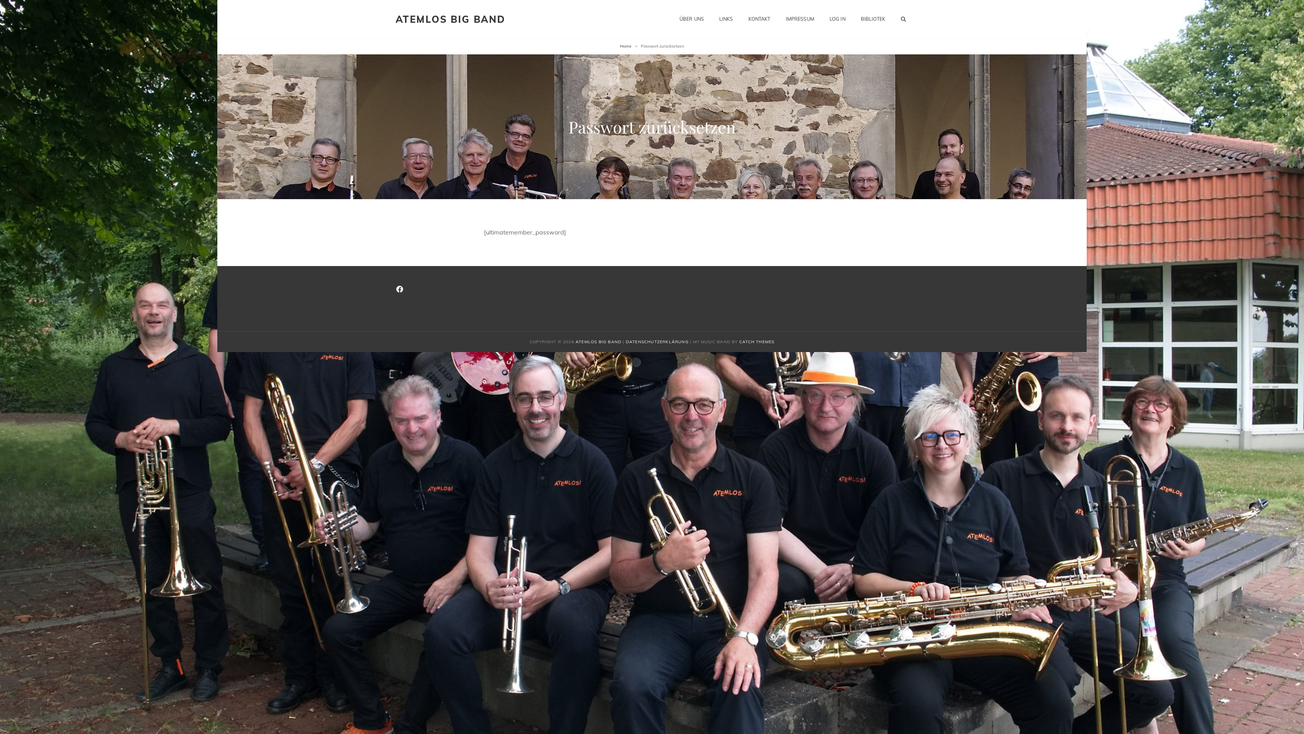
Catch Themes (756, 341)
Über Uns (692, 19)
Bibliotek (873, 19)
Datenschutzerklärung (657, 341)
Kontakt (759, 19)
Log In (838, 19)
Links (726, 19)
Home (626, 46)
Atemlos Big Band (451, 19)
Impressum (800, 19)
